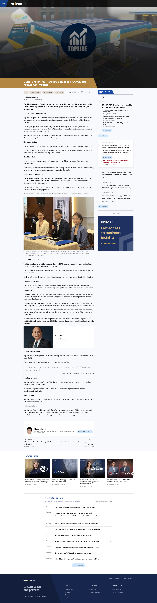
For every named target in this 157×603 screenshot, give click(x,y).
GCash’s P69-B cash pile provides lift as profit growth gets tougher (117, 106)
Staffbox (67, 592)
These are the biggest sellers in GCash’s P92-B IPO (63, 481)
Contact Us (92, 585)
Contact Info (92, 589)
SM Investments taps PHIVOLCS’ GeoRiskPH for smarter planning (77, 529)
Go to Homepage (114, 578)
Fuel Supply (59, 92)
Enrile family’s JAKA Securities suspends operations (73, 553)
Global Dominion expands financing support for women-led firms (77, 559)
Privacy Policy (116, 589)
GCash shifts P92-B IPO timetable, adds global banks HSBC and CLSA (90, 482)
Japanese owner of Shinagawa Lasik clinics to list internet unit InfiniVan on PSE (117, 174)
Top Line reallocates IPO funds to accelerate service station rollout (115, 146)
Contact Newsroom (94, 592)
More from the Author (84, 431)
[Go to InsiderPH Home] (18, 3)
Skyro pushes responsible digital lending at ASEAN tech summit (76, 523)
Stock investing (35, 92)
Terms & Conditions (118, 592)
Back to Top (128, 578)
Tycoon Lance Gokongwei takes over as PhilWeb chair (73, 513)
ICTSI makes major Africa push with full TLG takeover (73, 535)
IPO (26, 92)
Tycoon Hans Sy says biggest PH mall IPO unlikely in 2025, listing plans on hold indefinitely (116, 198)
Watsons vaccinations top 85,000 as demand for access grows (77, 547)
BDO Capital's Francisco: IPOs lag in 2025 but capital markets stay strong (116, 186)
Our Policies (68, 598)
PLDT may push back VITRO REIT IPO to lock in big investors (118, 481)
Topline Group (48, 92)
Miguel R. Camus (32, 97)
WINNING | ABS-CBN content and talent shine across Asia (75, 507)
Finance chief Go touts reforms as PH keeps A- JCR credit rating (77, 541)
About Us (68, 585)
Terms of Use (117, 585)
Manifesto (68, 595)
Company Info (69, 589)
